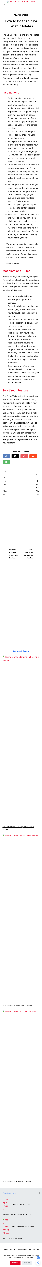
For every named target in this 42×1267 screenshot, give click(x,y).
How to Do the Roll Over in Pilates (17, 1181)
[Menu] (38, 4)
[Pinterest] (24, 456)
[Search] (4, 4)
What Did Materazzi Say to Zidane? (17, 1214)
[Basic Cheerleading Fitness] (6, 1226)
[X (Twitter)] (15, 456)
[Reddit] (33, 456)
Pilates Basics (21, 15)
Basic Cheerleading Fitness (23, 1226)
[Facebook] (6, 456)
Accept (15, 1263)
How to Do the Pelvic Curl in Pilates (17, 1005)
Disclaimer (22, 1249)
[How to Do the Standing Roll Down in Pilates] (21, 739)
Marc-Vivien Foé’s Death (12, 1238)
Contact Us (34, 1249)
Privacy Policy (9, 1249)
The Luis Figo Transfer (21, 1204)
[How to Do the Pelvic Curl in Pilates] (21, 918)
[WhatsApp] (6, 462)
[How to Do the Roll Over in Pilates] (21, 1094)
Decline (27, 1263)
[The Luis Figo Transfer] (6, 1204)
